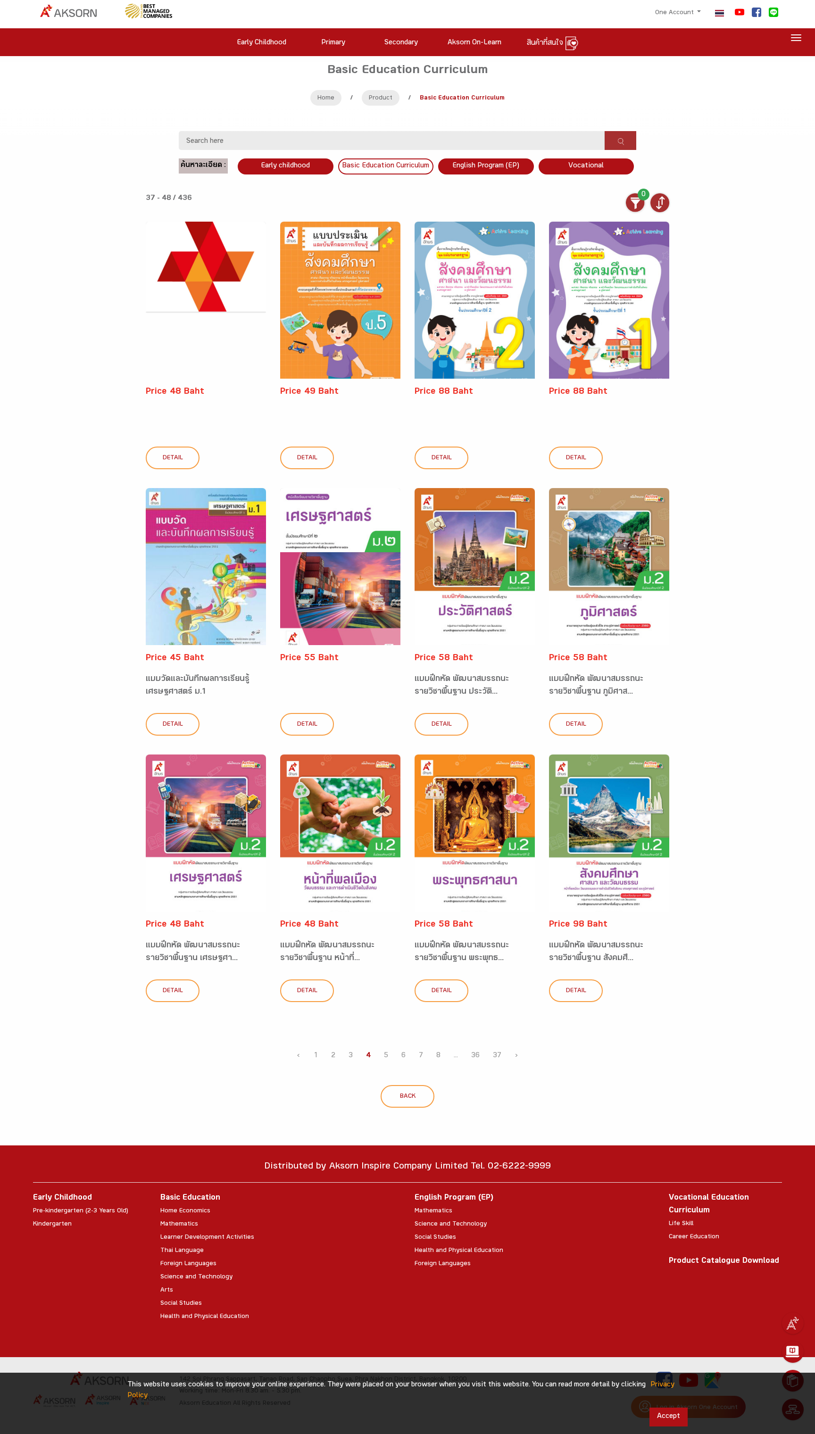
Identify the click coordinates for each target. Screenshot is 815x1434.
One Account (675, 13)
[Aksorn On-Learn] (793, 1352)
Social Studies (181, 1304)
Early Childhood (62, 1198)
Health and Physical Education (204, 1317)
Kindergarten (52, 1224)
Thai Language (182, 1251)
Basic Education (190, 1198)
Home (325, 98)
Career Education (694, 1237)
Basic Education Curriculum (385, 166)
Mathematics (179, 1224)
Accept (668, 1417)
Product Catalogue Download (724, 1261)
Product (380, 98)
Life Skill (681, 1224)
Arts (166, 1290)
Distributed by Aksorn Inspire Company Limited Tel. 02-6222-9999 (407, 1167)
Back (408, 1097)
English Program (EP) (485, 166)
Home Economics (185, 1211)
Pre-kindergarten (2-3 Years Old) (80, 1211)
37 (497, 1056)
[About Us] (793, 1323)
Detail (173, 458)
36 (475, 1056)
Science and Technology (196, 1277)
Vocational (586, 166)
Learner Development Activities (207, 1238)
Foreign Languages (188, 1264)
